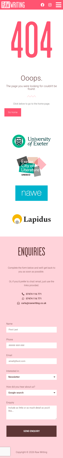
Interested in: (12, 371)
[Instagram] (50, 5)
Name (9, 324)
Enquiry (10, 402)
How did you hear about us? (20, 387)
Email (9, 355)
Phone (9, 339)
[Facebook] (42, 5)
